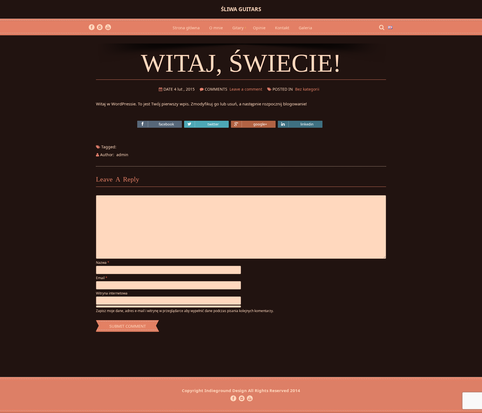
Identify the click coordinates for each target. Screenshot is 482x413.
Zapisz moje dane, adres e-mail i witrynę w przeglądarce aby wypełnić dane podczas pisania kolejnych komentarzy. (185, 310)
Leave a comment (246, 89)
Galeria (305, 27)
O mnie (216, 27)
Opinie (259, 27)
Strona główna (186, 27)
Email (101, 278)
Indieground (217, 390)
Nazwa (102, 262)
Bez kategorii (307, 89)
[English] (390, 27)
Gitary (238, 27)
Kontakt (282, 27)
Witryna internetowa (111, 293)
